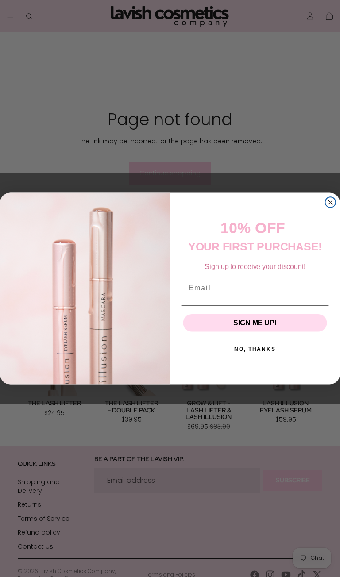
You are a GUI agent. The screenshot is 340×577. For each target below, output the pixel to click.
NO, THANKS (255, 349)
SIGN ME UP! (254, 323)
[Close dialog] (330, 202)
